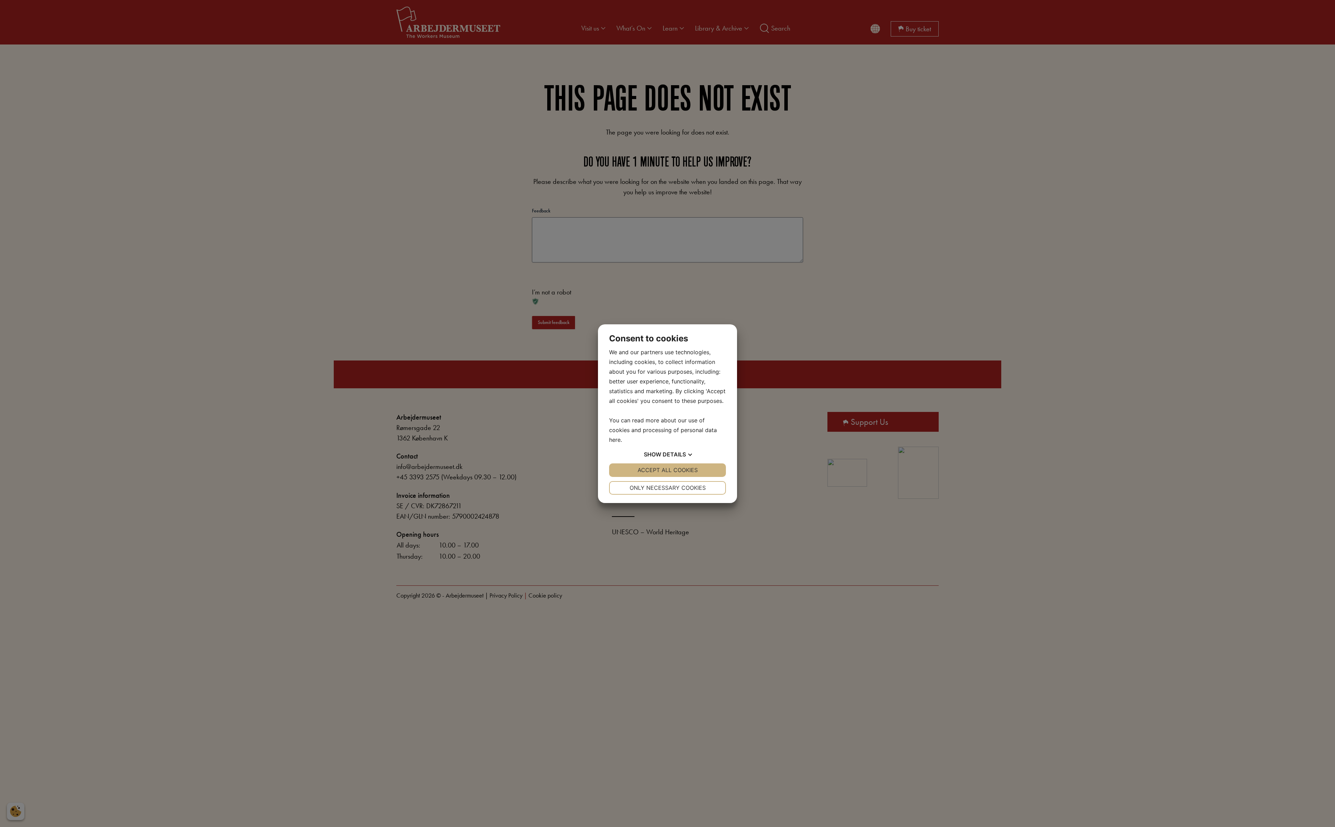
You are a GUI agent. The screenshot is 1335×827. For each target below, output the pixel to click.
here (615, 439)
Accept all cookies (668, 470)
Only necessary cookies (668, 487)
